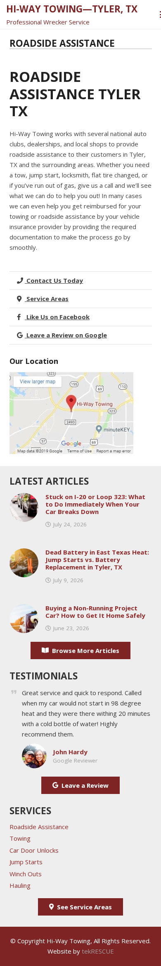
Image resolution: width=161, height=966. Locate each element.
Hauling (20, 885)
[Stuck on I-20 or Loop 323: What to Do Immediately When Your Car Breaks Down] (23, 498)
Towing (20, 838)
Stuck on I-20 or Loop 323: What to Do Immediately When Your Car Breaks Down (95, 504)
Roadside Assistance (39, 827)
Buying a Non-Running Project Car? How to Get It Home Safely (95, 611)
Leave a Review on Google (66, 335)
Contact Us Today (54, 280)
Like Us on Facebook (57, 317)
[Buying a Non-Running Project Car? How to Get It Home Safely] (23, 609)
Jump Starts (26, 862)
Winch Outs (25, 874)
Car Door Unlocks (34, 850)
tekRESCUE (98, 951)
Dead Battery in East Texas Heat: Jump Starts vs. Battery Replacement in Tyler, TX (97, 559)
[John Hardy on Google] (34, 748)
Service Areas (47, 298)
